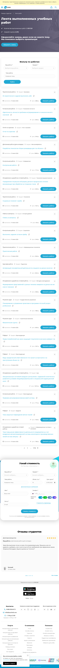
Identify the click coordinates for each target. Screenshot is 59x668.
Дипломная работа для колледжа (21, 541)
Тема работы (9, 73)
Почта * (7, 501)
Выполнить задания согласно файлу (15, 234)
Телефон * (35, 490)
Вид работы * (9, 65)
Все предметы (10, 651)
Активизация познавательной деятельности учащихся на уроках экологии (28, 268)
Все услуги (10, 649)
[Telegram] (40, 497)
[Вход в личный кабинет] (51, 7)
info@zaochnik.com (11, 612)
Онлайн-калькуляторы (49, 633)
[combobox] (15, 68)
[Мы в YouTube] (51, 609)
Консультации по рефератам (10, 636)
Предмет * (35, 65)
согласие (43, 516)
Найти (12, 82)
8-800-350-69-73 (11, 609)
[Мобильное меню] (2, 7)
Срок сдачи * (50, 479)
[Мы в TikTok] (54, 609)
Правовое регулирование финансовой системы (19, 398)
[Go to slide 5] (32, 575)
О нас (29, 628)
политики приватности (32, 516)
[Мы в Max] (34, 609)
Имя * (6, 490)
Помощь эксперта (10, 647)
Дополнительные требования (29, 486)
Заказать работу (48, 101)
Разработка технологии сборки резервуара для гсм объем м (23, 148)
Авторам (29, 647)
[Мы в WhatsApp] (31, 609)
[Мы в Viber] (28, 609)
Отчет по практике (9, 131)
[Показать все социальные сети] (54, 92)
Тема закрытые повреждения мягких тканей (18, 415)
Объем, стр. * (36, 479)
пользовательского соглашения (22, 516)
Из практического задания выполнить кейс (17, 96)
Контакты (29, 650)
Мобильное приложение (48, 640)
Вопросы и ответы (49, 635)
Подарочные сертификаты (49, 638)
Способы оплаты (29, 631)
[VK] (50, 497)
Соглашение (6, 660)
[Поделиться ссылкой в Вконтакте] (47, 92)
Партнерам (29, 645)
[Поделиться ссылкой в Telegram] (51, 92)
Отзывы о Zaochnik (30, 635)
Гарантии (29, 633)
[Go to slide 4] (30, 575)
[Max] (54, 497)
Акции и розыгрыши (29, 640)
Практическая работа (10, 251)
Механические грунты (10, 322)
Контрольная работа (10, 165)
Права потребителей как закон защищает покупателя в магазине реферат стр (29, 339)
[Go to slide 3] (29, 575)
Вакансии (29, 643)
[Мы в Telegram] (21, 609)
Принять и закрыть (10, 663)
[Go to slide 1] (26, 575)
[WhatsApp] (45, 497)
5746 (34, 448)
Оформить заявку (9, 45)
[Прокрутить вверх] (55, 661)
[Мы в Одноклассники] (47, 609)
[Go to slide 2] (27, 575)
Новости (29, 638)
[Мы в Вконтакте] (24, 609)
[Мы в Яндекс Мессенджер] (38, 609)
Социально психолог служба (12, 201)
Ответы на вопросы (9, 218)
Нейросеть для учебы (49, 643)
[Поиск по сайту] (56, 7)
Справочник (49, 628)
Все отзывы (55, 575)
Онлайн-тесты (49, 631)
